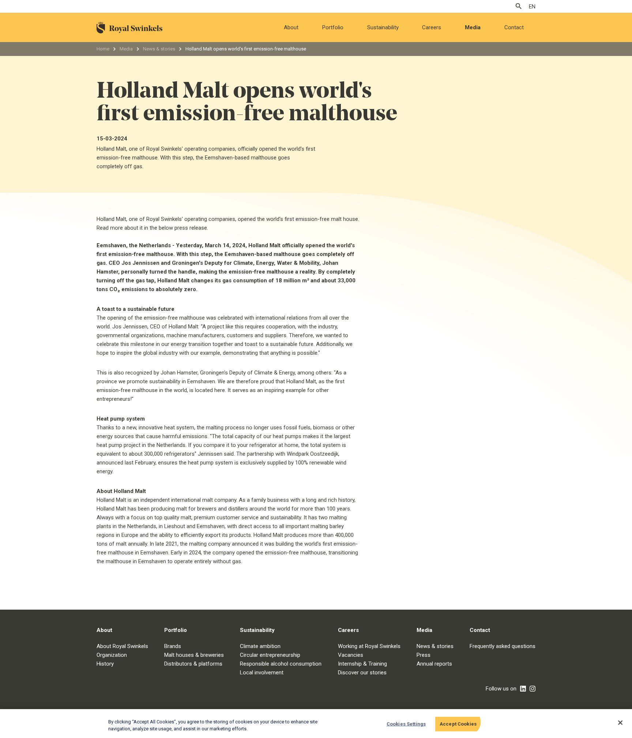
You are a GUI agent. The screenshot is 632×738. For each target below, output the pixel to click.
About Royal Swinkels (122, 646)
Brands (172, 646)
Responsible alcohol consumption (280, 663)
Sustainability (383, 27)
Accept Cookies (458, 724)
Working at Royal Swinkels (369, 646)
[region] (316, 723)
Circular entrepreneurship (270, 655)
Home (103, 49)
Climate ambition (260, 646)
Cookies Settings (406, 724)
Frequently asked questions (502, 646)
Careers (431, 27)
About (291, 27)
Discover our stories (362, 672)
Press (423, 655)
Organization (112, 655)
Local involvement (261, 672)
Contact (514, 27)
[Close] (620, 723)
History (105, 663)
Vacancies (350, 655)
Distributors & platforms (193, 663)
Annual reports (434, 663)
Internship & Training (362, 663)
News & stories (159, 49)
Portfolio (332, 27)
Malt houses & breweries (194, 655)
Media (473, 27)
